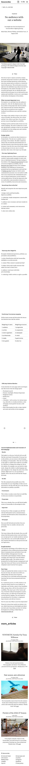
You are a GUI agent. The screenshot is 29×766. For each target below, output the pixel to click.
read (14, 668)
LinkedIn (3, 761)
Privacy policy (19, 763)
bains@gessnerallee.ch (7, 611)
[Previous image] (5, 428)
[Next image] (24, 428)
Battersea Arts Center (7, 165)
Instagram (18, 759)
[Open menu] (27, 2)
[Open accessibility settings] (18, 2)
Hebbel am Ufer (7, 171)
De (22, 2)
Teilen (15, 74)
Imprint (3, 763)
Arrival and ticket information (6, 757)
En (24, 2)
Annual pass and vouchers (20, 757)
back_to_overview (8, 7)
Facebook (18, 761)
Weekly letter (4, 759)
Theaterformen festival (17, 162)
